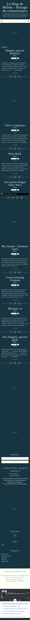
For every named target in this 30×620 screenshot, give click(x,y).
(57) (4, 559)
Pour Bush (15, 153)
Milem (13, 484)
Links (2, 545)
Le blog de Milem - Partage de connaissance (15, 7)
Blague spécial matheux (15, 52)
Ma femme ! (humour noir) (15, 248)
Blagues (15, 55)
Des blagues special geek (15, 338)
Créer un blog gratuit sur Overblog (22, 575)
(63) (4, 557)
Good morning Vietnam (15, 279)
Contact (11, 577)
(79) (4, 554)
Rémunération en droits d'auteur (11, 579)
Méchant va (15, 308)
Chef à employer (15, 125)
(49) (4, 561)
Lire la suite (15, 73)
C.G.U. (22, 577)
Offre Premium (20, 579)
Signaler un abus (17, 577)
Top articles (7, 577)
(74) (6, 556)
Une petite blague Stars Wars (15, 183)
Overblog (23, 571)
